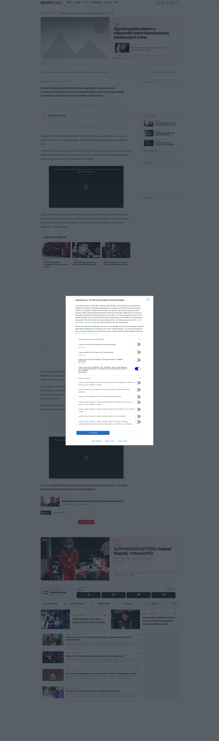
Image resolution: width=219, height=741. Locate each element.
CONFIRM (93, 433)
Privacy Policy (122, 441)
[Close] (149, 300)
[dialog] (109, 370)
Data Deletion (97, 441)
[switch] (138, 344)
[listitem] (109, 339)
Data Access (109, 441)
